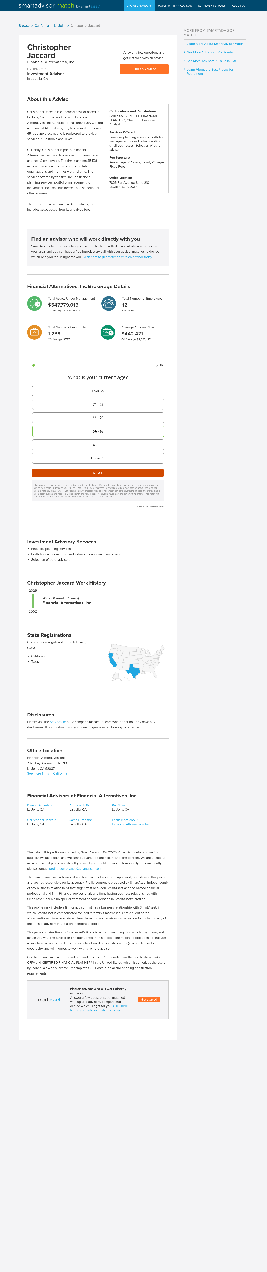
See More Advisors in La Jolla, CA (211, 61)
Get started (149, 999)
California (42, 26)
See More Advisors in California (210, 52)
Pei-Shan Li (120, 805)
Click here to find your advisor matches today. (99, 1008)
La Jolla (59, 26)
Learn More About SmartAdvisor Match (215, 44)
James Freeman (81, 820)
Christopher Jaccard (41, 820)
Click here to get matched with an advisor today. (118, 257)
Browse (24, 26)
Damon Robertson (40, 805)
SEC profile (58, 722)
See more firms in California (47, 773)
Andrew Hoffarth (81, 805)
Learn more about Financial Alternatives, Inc (131, 822)
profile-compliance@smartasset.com (75, 869)
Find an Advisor (144, 69)
